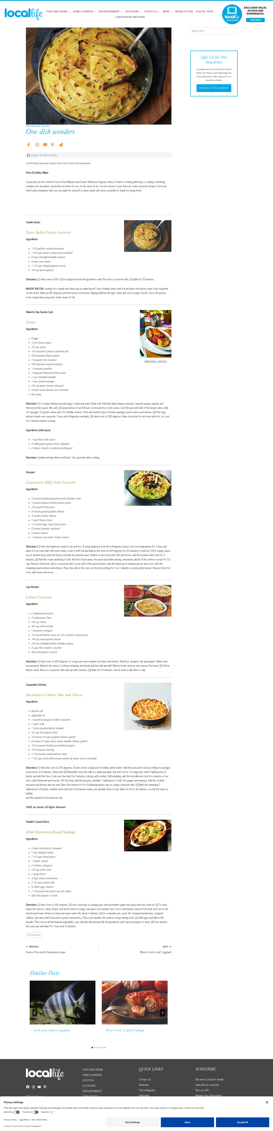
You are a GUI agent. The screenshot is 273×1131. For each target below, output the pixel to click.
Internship (144, 1095)
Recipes (46, 126)
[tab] (92, 1047)
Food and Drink (33, 126)
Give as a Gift (202, 1090)
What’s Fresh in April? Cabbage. (125, 1030)
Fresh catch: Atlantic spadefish (51, 1030)
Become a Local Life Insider (209, 1079)
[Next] (162, 1013)
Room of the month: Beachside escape (45, 949)
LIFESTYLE (88, 1080)
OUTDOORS (89, 1085)
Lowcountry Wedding (130, 16)
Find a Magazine (147, 1090)
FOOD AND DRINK (92, 1069)
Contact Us (145, 1079)
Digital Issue (205, 11)
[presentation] (62, 1003)
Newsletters (184, 11)
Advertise (144, 1084)
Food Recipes (33, 935)
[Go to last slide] (34, 1013)
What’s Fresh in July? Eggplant (155, 949)
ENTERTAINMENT (92, 1091)
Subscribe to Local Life (207, 1084)
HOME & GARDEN (92, 1075)
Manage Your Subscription (208, 1095)
